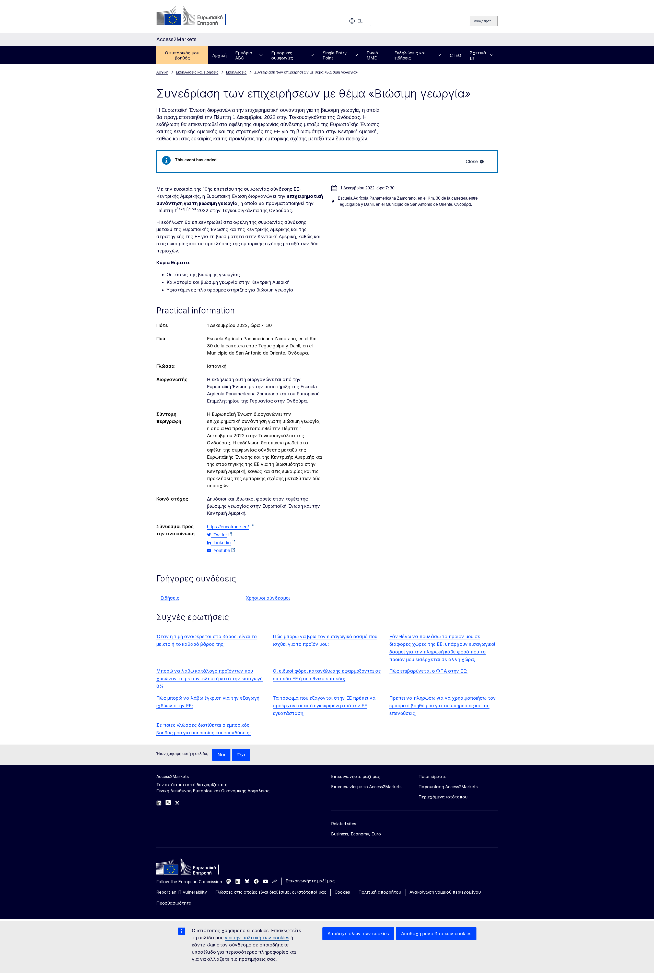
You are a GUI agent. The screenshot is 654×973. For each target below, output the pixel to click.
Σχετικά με (478, 55)
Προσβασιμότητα (174, 903)
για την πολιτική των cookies (257, 937)
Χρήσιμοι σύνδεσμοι (268, 598)
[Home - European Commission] (193, 868)
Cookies (342, 892)
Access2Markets (172, 776)
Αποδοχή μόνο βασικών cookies (436, 933)
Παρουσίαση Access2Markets (448, 786)
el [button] (360, 20)
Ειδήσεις (169, 598)
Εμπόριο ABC (243, 55)
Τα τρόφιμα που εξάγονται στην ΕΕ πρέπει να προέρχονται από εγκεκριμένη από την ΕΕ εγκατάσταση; (324, 705)
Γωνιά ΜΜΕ (372, 55)
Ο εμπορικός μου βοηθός (182, 55)
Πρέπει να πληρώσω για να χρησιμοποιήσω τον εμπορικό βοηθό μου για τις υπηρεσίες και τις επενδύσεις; (442, 705)
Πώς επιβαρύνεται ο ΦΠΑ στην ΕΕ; (428, 671)
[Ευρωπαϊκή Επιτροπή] (197, 16)
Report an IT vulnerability (181, 892)
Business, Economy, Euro (356, 833)
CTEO (455, 55)
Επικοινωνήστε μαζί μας (310, 880)
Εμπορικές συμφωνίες (282, 55)
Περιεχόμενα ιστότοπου (443, 796)
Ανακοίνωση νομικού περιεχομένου (445, 892)
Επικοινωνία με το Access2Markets (366, 786)
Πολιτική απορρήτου (379, 892)
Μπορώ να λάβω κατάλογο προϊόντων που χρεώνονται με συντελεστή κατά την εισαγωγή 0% (209, 678)
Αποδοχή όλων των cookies (358, 933)
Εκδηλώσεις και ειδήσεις (410, 55)
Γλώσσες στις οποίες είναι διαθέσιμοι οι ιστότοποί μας (270, 892)
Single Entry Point (335, 55)
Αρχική (219, 55)
